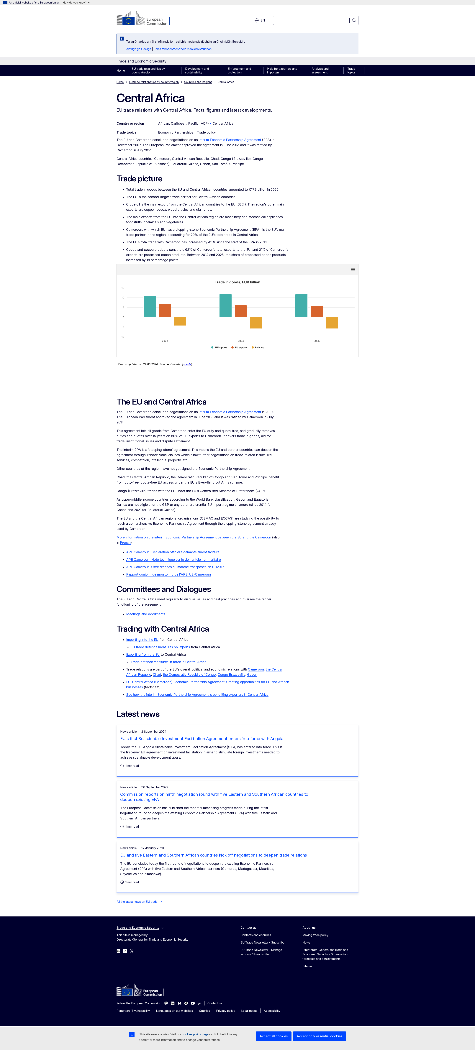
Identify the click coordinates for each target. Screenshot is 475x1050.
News (306, 942)
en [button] (262, 20)
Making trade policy (315, 935)
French (125, 542)
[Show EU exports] (239, 347)
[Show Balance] (258, 347)
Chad (157, 674)
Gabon (252, 674)
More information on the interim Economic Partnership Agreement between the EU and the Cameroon (194, 537)
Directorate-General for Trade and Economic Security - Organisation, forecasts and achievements (325, 954)
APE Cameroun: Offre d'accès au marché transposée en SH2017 (175, 567)
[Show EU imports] (219, 347)
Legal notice (249, 1011)
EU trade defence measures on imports (160, 647)
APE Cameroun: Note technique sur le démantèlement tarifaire (173, 559)
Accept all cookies (274, 1036)
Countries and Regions (198, 81)
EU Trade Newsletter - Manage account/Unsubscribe (261, 952)
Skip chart (181, 269)
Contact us (214, 1003)
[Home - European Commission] (146, 18)
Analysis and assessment (320, 70)
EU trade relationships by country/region (148, 70)
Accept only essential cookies (319, 1036)
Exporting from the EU (143, 654)
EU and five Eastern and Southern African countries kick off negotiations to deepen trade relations (213, 855)
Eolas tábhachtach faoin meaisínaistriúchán (183, 49)
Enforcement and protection (239, 70)
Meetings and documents (145, 614)
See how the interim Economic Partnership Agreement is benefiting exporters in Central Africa (197, 694)
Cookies (204, 1011)
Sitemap (307, 966)
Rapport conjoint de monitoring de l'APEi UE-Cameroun (168, 574)
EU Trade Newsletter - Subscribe (262, 942)
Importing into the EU (142, 640)
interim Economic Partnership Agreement (230, 140)
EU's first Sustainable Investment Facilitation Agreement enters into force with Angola (201, 738)
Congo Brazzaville (231, 674)
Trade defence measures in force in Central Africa (168, 662)
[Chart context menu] (353, 269)
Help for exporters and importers (282, 70)
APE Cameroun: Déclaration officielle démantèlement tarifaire (172, 552)
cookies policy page (195, 1034)
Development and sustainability (197, 70)
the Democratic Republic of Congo (189, 674)
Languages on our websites (174, 1011)
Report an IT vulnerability (133, 1011)
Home (121, 70)
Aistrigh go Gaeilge (138, 49)
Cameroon (256, 669)
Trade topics (351, 70)
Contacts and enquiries (255, 935)
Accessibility (272, 1011)
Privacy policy (225, 1011)
